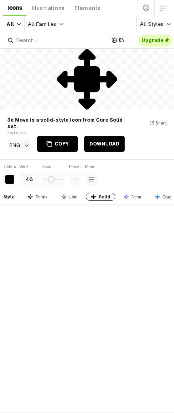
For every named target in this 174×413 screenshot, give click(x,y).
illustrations (48, 8)
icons (14, 7)
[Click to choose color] (9, 179)
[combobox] (56, 40)
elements (87, 8)
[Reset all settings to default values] (75, 179)
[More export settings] (91, 179)
